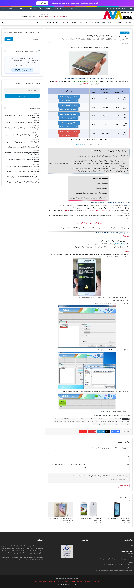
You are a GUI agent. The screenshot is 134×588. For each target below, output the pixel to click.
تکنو (86, 22)
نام (128, 456)
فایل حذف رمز (124, 33)
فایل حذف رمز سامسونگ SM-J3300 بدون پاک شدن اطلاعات (118, 519)
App (75, 9)
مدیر (131, 557)
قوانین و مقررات (6, 9)
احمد (131, 546)
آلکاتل (80, 22)
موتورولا (49, 22)
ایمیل (127, 464)
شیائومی (57, 22)
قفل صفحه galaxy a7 (124, 424)
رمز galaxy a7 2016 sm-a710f (82, 421)
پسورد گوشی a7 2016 (103, 419)
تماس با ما (27, 9)
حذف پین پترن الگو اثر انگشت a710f (71, 419)
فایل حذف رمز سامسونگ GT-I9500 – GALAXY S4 (91, 519)
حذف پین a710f (84, 419)
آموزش (36, 22)
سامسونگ (119, 22)
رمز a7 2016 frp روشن (112, 421)
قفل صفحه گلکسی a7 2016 (112, 424)
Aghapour (130, 568)
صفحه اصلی (128, 22)
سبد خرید (36, 9)
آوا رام (92, 202)
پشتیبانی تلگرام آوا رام (78, 145)
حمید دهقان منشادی (127, 551)
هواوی (110, 22)
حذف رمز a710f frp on (124, 421)
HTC (68, 22)
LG (63, 22)
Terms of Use (87, 476)
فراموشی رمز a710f (58, 421)
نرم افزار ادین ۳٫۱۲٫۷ (120, 244)
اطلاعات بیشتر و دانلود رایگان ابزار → (22, 70)
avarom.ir (33, 557)
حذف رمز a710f (58, 419)
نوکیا (91, 22)
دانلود (108, 241)
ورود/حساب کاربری (57, 9)
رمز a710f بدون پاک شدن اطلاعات (98, 421)
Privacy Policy (77, 476)
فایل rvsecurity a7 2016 (69, 421)
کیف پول (45, 9)
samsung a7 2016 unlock (115, 419)
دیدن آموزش (42, 3)
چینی (97, 22)
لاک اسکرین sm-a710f (99, 424)
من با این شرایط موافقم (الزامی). (119, 480)
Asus (74, 22)
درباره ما (17, 9)
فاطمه (131, 562)
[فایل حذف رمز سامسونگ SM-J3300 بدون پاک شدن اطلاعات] (116, 509)
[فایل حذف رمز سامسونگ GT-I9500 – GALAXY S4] (88, 509)
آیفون (42, 22)
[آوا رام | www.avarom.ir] (118, 15)
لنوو (104, 22)
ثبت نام (68, 9)
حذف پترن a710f (93, 419)
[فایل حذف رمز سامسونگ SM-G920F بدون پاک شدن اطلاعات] (60, 509)
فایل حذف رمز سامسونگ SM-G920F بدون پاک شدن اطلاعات (61, 519)
